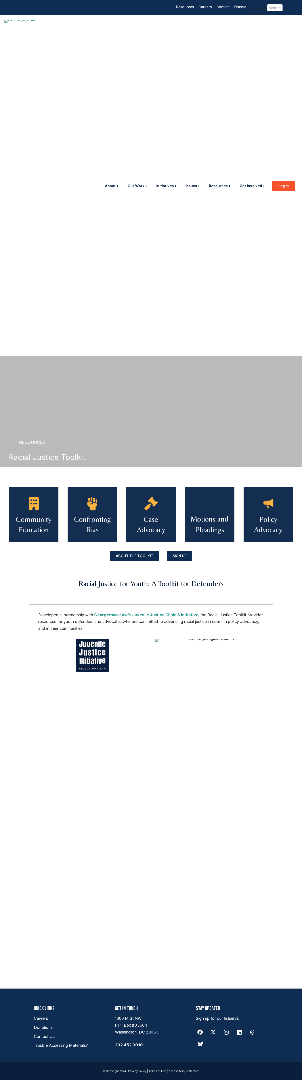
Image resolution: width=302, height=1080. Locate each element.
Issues (191, 186)
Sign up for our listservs (217, 1018)
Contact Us (44, 1036)
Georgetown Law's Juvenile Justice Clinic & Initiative (146, 615)
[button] (292, 7)
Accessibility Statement (184, 1071)
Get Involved (251, 186)
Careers (205, 7)
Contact (222, 7)
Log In (283, 186)
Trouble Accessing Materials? (61, 1045)
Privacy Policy (137, 1071)
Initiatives (165, 186)
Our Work (136, 186)
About (110, 186)
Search (259, 7)
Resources (185, 7)
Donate (240, 7)
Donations (43, 1027)
